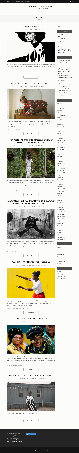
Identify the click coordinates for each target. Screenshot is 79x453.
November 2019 (61, 147)
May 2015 (60, 225)
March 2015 (60, 230)
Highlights (38, 145)
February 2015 (61, 232)
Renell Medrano (19, 129)
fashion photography (11, 129)
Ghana (12, 190)
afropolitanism (17, 442)
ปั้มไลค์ (59, 60)
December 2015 (61, 209)
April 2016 (60, 200)
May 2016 (60, 198)
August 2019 (61, 154)
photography (15, 308)
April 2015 (60, 228)
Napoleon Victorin (62, 88)
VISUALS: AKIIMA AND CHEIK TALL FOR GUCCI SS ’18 (31, 83)
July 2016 (60, 193)
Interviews (27, 1)
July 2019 (60, 156)
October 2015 (61, 214)
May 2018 (60, 179)
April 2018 (60, 182)
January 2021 (61, 129)
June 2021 (60, 117)
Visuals (8, 1)
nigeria (19, 439)
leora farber (24, 250)
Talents (12, 1)
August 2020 (61, 131)
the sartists (19, 435)
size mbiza (20, 308)
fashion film (21, 189)
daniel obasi (16, 189)
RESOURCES (44, 13)
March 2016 (60, 202)
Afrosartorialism (39, 6)
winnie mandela (15, 365)
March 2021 (60, 124)
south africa (25, 308)
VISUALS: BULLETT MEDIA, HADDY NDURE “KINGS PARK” (31, 375)
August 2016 (61, 191)
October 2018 (61, 170)
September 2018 (61, 172)
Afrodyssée (9, 73)
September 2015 (61, 216)
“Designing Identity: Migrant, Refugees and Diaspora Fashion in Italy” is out (65, 51)
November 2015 (61, 211)
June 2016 (60, 195)
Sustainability (9, 436)
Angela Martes (61, 68)
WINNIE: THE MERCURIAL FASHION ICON (31, 319)
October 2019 (61, 149)
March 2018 (60, 184)
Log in (59, 271)
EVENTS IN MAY (31, 26)
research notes (22, 251)
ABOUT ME (52, 13)
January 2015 (61, 234)
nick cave (16, 251)
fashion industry (10, 438)
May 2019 (60, 159)
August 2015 (61, 218)
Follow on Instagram (31, 434)
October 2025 (61, 106)
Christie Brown (10, 189)
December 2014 (61, 237)
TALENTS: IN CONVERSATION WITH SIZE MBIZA (31, 262)
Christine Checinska (11, 250)
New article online (62, 38)
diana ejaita (22, 73)
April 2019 (60, 161)
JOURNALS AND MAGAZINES (32, 13)
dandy (11, 439)
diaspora (16, 441)
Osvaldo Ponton (16, 416)
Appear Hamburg (15, 73)
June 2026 (60, 103)
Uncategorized (44, 145)
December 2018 (61, 165)
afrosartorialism (23, 29)
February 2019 (61, 163)
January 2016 (61, 207)
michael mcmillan (10, 251)
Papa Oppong (17, 190)
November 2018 (61, 168)
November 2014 (61, 239)
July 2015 (60, 221)
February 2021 (61, 126)
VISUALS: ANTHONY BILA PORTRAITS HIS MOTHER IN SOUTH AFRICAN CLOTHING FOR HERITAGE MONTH (65, 92)
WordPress (55, 450)
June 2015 (60, 223)
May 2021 (60, 119)
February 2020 (61, 140)
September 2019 (61, 152)
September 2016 (61, 188)
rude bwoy (27, 251)
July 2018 (60, 175)
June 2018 (60, 177)
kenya (13, 443)
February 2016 (61, 205)
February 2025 (61, 108)
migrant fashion (9, 441)
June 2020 (60, 135)
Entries (60, 273)
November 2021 (61, 115)
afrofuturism (9, 433)
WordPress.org (61, 278)
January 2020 (61, 142)
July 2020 (60, 133)
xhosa (20, 365)
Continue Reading (31, 77)
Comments (61, 276)
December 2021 (61, 112)
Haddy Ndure (9, 416)
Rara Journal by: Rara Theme (41, 450)
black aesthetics (14, 433)
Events (42, 29)
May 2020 (60, 138)
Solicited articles (19, 1)
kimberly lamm (18, 250)
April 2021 (60, 122)
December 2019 (61, 145)
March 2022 (60, 110)
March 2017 (60, 186)
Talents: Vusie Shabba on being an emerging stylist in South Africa (65, 84)
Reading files (42, 206)
